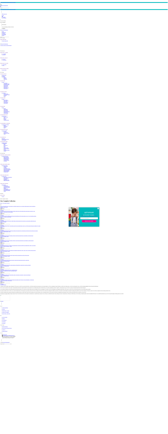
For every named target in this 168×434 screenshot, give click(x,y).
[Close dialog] (98, 208)
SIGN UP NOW (89, 221)
